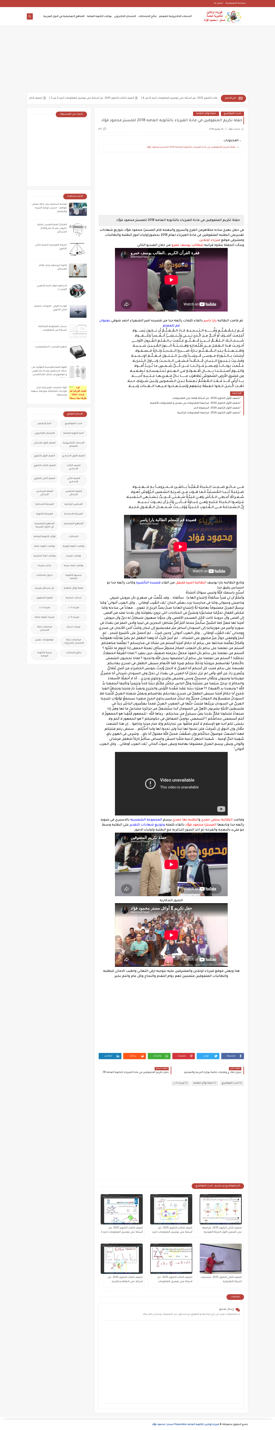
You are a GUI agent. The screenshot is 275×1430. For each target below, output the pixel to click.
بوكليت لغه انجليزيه (44, 556)
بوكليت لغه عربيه (73, 565)
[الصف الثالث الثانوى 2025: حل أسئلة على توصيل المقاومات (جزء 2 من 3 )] (122, 1209)
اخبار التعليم (44, 423)
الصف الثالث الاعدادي (74, 467)
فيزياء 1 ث (73, 607)
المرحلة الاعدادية (73, 514)
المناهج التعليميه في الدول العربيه (45, 525)
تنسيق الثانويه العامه (73, 577)
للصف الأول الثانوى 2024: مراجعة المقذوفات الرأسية (208, 413)
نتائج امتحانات (73, 653)
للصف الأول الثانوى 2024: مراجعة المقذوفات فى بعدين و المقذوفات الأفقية (195, 403)
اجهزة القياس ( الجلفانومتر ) (51, 347)
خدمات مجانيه (74, 598)
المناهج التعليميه (74, 524)
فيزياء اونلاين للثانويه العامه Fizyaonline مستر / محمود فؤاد (185, 1424)
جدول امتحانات (44, 575)
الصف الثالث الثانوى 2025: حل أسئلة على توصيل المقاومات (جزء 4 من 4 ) (205, 98)
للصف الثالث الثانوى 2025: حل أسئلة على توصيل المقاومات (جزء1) (174, 1280)
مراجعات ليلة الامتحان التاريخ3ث (73, 642)
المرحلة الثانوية (44, 514)
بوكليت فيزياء (73, 556)
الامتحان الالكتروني (125, 16)
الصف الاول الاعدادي (73, 456)
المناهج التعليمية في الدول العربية (64, 16)
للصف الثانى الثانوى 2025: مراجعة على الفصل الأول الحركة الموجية (222, 1230)
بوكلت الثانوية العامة (99, 16)
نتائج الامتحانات (147, 16)
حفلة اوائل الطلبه (206, 113)
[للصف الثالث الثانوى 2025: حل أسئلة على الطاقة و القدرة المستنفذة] (122, 1259)
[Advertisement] (137, 61)
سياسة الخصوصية (235, 3)
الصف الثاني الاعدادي (73, 480)
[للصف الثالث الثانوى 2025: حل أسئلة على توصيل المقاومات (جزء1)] (171, 1259)
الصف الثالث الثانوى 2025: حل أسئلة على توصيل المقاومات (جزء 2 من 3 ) (113, 98)
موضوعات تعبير (44, 640)
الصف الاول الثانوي (44, 456)
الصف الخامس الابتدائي (73, 493)
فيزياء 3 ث (179, 1083)
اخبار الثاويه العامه (73, 433)
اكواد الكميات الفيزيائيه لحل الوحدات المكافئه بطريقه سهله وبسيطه (49, 391)
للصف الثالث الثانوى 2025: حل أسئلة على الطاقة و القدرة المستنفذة (125, 1280)
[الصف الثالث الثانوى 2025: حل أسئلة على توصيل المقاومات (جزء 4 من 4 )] (171, 1209)
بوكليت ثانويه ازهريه (74, 546)
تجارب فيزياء (44, 565)
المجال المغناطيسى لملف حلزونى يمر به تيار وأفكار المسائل (52, 228)
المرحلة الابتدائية (44, 504)
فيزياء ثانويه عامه (44, 617)
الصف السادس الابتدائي (44, 493)
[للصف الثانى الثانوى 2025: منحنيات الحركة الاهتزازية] (221, 1259)
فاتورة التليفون (44, 598)
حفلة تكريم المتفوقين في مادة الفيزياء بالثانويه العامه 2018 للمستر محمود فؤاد (191, 147)
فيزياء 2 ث (44, 607)
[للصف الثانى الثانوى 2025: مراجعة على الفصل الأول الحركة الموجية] (221, 1209)
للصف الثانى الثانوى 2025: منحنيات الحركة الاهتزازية (33, 98)
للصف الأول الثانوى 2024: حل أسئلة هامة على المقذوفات (206, 398)
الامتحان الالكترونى (44, 433)
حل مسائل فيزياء (44, 588)
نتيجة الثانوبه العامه (44, 655)
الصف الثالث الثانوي (45, 465)
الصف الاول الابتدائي (45, 443)
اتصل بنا (218, 3)
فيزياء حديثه (73, 627)
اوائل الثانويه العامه (45, 536)
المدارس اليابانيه (73, 504)
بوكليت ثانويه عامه (44, 546)
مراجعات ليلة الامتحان (44, 629)
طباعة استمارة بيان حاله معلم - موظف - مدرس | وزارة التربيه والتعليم (49, 208)
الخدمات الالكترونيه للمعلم (73, 445)
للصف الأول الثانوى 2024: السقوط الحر (217, 408)
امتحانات (73, 536)
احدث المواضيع (232, 113)
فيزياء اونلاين (209, 240)
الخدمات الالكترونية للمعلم (175, 16)
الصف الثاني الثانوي (44, 478)
